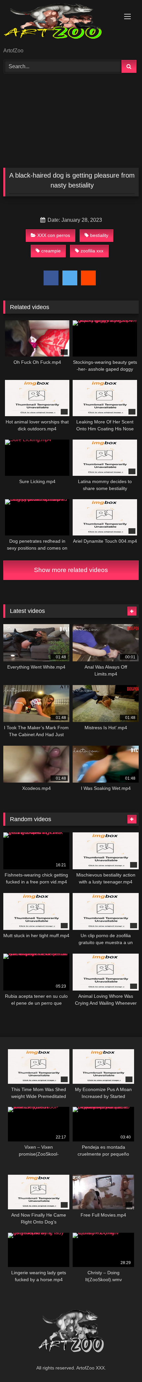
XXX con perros (53, 235)
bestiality (99, 235)
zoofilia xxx (92, 250)
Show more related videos (71, 569)
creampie (51, 250)
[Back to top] (121, 1362)
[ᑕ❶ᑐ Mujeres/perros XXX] (58, 24)
